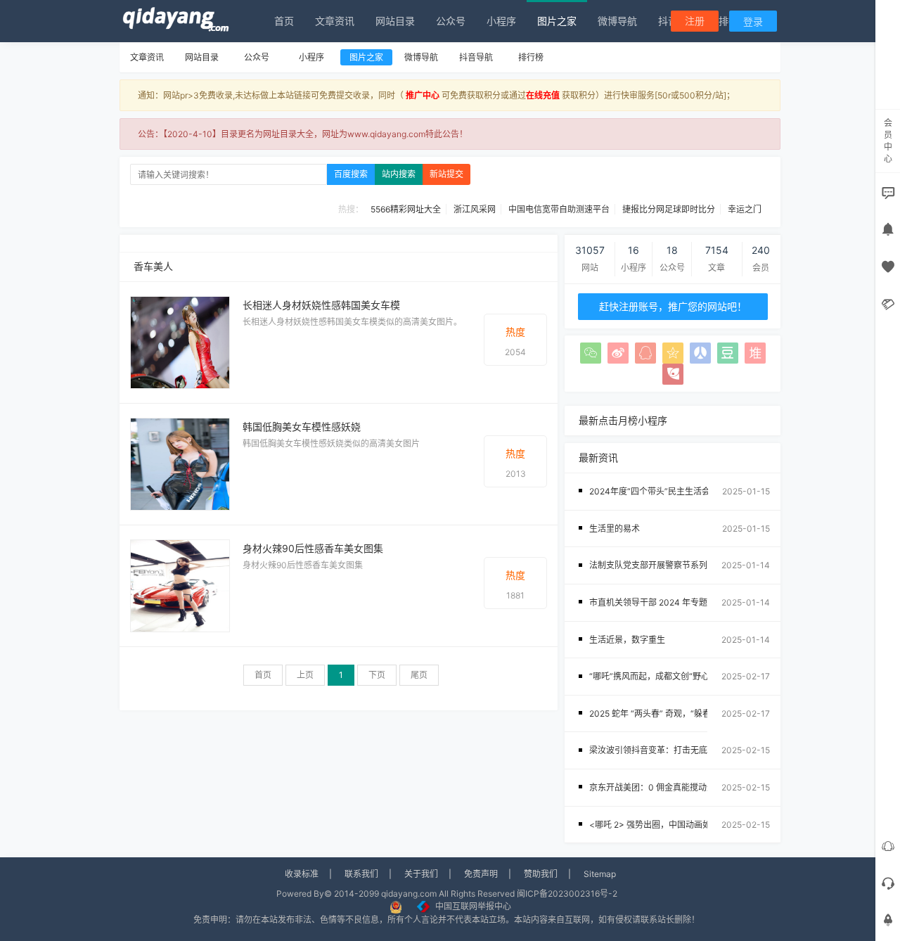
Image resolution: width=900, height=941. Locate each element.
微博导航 (617, 21)
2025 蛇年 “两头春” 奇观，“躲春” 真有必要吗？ (678, 713)
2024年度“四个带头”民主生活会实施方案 (666, 491)
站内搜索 (399, 174)
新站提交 (446, 174)
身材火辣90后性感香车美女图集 (313, 548)
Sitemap (600, 874)
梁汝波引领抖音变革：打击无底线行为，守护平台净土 (690, 750)
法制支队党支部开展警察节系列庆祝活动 (665, 565)
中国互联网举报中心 (473, 906)
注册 (695, 21)
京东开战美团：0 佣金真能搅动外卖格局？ (669, 787)
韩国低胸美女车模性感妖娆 (302, 427)
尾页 (419, 675)
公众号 (450, 21)
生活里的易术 (614, 528)
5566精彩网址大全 (406, 209)
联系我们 (361, 874)
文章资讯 (334, 21)
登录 (753, 21)
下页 (376, 675)
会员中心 (888, 140)
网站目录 (395, 21)
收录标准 (302, 874)
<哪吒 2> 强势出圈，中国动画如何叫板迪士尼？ (679, 824)
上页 (305, 675)
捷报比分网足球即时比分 (668, 209)
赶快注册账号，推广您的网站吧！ (673, 306)
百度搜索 (351, 174)
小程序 (501, 21)
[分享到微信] (590, 353)
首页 (284, 21)
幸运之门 (744, 209)
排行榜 (531, 57)
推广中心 (422, 95)
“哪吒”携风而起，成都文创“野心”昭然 (659, 676)
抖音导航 (476, 57)
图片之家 (557, 21)
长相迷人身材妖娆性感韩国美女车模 (321, 305)
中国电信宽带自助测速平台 (559, 209)
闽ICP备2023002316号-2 (567, 893)
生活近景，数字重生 (627, 639)
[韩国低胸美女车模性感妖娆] (180, 463)
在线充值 (543, 95)
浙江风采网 (475, 209)
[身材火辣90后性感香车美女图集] (180, 585)
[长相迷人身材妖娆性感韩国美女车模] (180, 341)
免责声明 (481, 874)
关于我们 (421, 874)
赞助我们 (541, 874)
